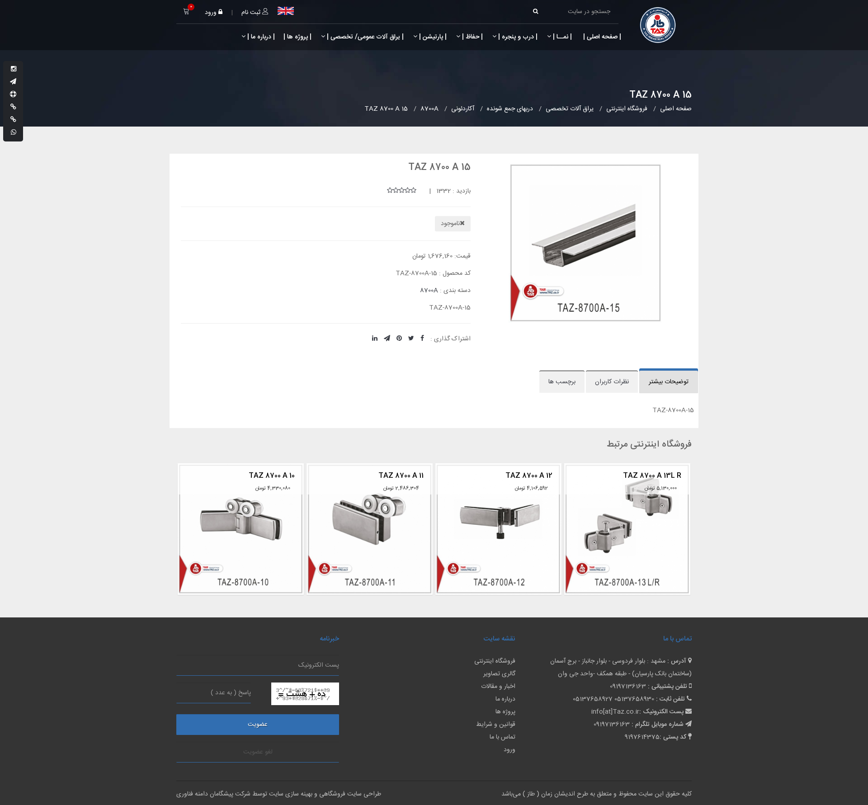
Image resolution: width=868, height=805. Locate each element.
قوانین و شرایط (495, 724)
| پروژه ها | (296, 37)
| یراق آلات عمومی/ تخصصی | (364, 37)
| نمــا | (561, 37)
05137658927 (593, 699)
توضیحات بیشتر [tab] (669, 382)
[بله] (13, 107)
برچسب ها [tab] (562, 382)
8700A (429, 290)
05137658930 (634, 699)
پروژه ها (505, 711)
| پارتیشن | (432, 37)
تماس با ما (502, 737)
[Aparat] (13, 94)
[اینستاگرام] (14, 69)
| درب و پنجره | (517, 37)
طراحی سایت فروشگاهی (349, 794)
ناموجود (450, 223)
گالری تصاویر (499, 673)
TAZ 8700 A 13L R (526, 475)
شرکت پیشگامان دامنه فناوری (213, 794)
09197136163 (628, 686)
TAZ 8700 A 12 (402, 475)
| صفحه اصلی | (601, 37)
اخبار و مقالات (498, 686)
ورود (211, 12)
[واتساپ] (14, 132)
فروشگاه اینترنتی (494, 661)
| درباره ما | (260, 37)
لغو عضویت (258, 752)
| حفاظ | (471, 37)
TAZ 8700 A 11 (274, 475)
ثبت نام (251, 12)
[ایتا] (13, 120)
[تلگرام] (13, 82)
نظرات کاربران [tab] (612, 382)
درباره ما (505, 699)
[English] (285, 11)
